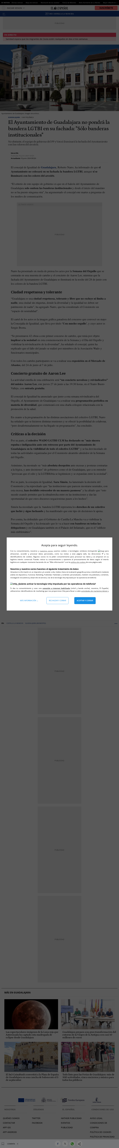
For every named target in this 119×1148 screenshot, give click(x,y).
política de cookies (78, 562)
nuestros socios (46, 551)
